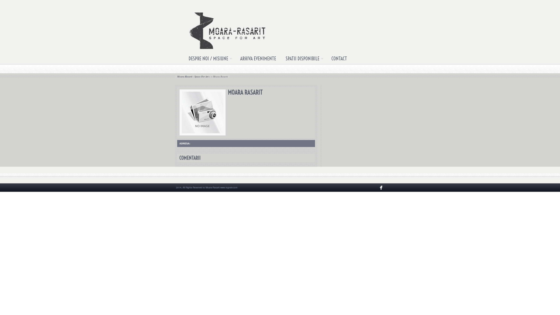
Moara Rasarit (220, 76)
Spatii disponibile (300, 59)
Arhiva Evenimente (258, 59)
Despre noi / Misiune (206, 59)
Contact (339, 59)
